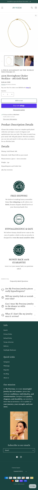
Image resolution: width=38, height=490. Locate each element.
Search (6, 330)
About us (6, 378)
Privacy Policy (8, 334)
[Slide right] (36, 61)
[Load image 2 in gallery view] (19, 61)
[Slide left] (2, 61)
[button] (2, 8)
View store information (10, 119)
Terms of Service (9, 342)
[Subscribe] (33, 450)
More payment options (19, 110)
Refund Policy (8, 338)
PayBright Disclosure (10, 350)
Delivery (6, 346)
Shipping (3, 84)
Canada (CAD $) (18, 471)
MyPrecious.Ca (21, 484)
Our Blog (6, 374)
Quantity (3, 91)
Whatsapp (7, 366)
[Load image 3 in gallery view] (29, 61)
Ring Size (6, 370)
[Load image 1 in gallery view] (9, 61)
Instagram (7, 362)
